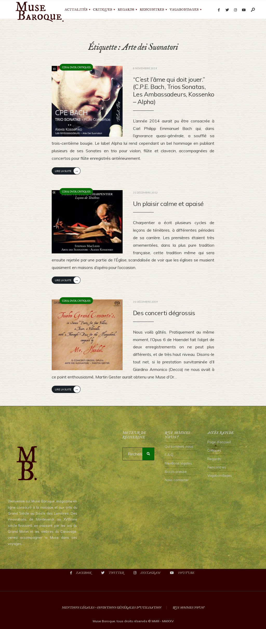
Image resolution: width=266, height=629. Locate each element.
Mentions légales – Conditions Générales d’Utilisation (111, 608)
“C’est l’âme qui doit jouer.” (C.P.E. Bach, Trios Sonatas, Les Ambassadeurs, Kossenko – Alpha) (173, 90)
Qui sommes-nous (179, 446)
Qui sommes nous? (188, 608)
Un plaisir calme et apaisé (168, 204)
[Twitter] (227, 10)
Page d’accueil (219, 442)
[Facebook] (218, 10)
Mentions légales (178, 463)
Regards (126, 10)
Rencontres (152, 10)
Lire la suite (66, 170)
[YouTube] (243, 10)
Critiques (102, 10)
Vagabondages (184, 10)
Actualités (76, 10)
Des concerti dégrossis (164, 313)
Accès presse (176, 471)
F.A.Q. (169, 455)
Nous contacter (177, 480)
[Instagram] (235, 10)
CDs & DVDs (69, 67)
